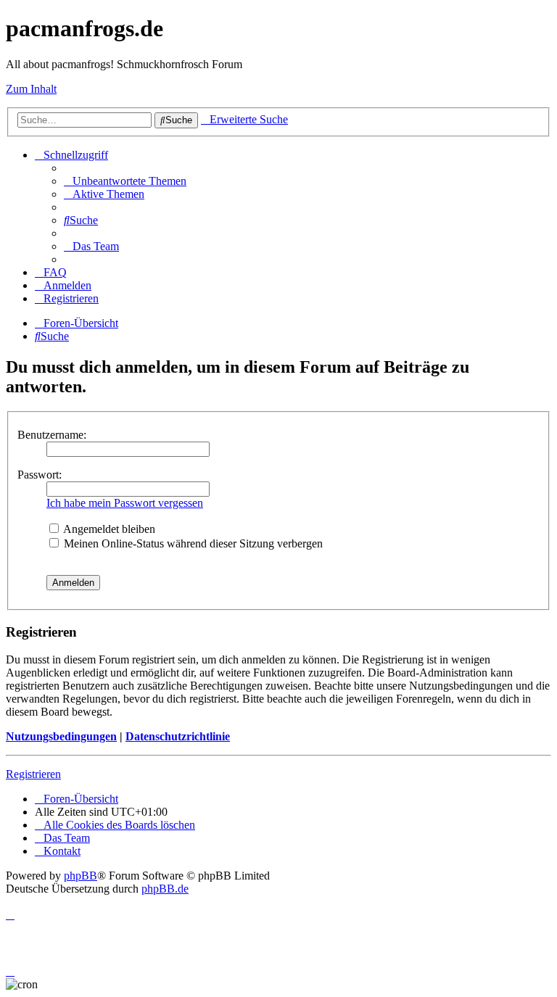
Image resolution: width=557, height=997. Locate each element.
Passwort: (39, 474)
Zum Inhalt (31, 89)
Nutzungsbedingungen (61, 736)
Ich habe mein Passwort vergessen (124, 503)
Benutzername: (51, 435)
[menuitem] (125, 181)
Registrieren (33, 774)
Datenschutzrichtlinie (177, 736)
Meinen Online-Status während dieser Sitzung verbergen (192, 543)
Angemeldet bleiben (108, 529)
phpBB (80, 875)
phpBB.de (165, 888)
